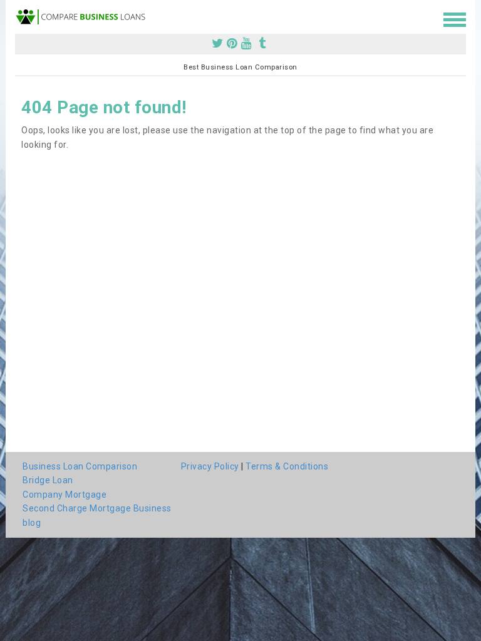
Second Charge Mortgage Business (97, 508)
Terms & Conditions (287, 466)
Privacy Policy (210, 466)
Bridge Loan (48, 480)
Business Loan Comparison (80, 466)
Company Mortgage (64, 495)
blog (32, 523)
